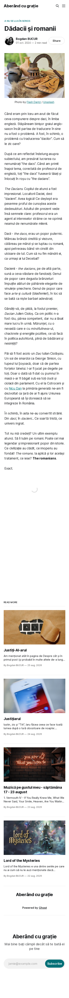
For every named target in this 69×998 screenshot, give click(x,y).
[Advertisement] (34, 543)
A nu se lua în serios (17, 20)
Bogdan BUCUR (27, 39)
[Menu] (64, 6)
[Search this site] (57, 6)
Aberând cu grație (21, 6)
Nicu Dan (15, 388)
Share (57, 40)
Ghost (43, 907)
